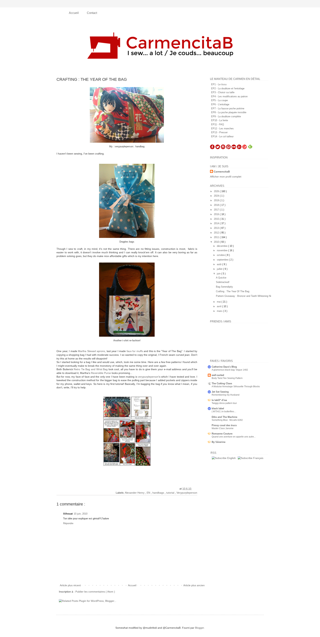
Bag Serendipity (224, 286)
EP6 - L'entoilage (220, 104)
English (231, 458)
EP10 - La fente (219, 120)
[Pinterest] (228, 148)
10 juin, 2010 (80, 513)
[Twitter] (217, 148)
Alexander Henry (135, 492)
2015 (217, 219)
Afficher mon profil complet (225, 176)
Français (257, 458)
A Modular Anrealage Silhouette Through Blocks (236, 386)
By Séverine (218, 442)
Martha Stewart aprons (91, 351)
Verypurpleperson (186, 492)
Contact (92, 12)
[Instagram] (223, 148)
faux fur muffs (135, 351)
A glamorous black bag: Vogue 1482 (230, 370)
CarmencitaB (222, 171)
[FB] (212, 148)
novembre (222, 250)
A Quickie (221, 277)
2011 (217, 237)
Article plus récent (70, 585)
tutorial (170, 492)
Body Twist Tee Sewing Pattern (227, 378)
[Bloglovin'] (244, 148)
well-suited (218, 375)
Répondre (68, 523)
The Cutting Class (222, 383)
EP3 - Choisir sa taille (222, 92)
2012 (217, 232)
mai (219, 301)
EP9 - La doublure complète (226, 116)
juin (219, 273)
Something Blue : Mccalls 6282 (227, 420)
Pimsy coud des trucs (224, 425)
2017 (217, 209)
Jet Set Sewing (220, 391)
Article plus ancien (194, 585)
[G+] (239, 148)
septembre (223, 259)
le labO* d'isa (219, 400)
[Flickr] (233, 148)
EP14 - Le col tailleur (222, 136)
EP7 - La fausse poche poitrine (227, 108)
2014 (217, 223)
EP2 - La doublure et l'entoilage (227, 88)
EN (149, 492)
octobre (221, 255)
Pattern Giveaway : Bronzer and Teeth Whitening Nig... (245, 296)
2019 (217, 200)
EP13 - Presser (219, 132)
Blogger (199, 627)
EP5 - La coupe (219, 100)
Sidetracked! (222, 282)
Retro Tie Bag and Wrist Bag (91, 369)
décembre (222, 246)
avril (219, 306)
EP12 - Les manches (222, 128)
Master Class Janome (223, 428)
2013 (217, 228)
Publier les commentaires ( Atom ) (95, 591)
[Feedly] (250, 148)
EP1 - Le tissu (218, 84)
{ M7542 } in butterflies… (224, 411)
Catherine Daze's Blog (224, 366)
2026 (217, 191)
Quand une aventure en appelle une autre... (234, 436)
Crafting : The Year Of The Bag (232, 291)
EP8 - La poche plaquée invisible (228, 112)
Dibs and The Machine (224, 417)
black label (218, 408)
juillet (220, 269)
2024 (217, 195)
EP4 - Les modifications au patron (229, 96)
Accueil (74, 12)
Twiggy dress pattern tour (224, 403)
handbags (158, 492)
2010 (217, 241)
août (219, 264)
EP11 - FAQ (217, 124)
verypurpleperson (148, 376)
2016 (217, 214)
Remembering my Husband (225, 395)
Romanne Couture (222, 433)
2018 (217, 205)
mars (220, 311)
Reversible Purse (101, 372)
